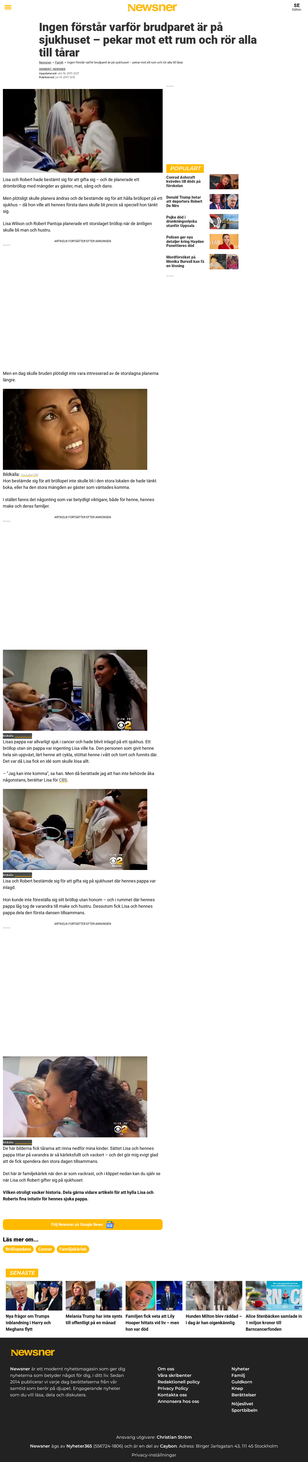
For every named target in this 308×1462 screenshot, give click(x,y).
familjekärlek (73, 1249)
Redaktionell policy (179, 1382)
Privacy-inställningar (154, 1455)
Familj (59, 62)
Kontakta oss (172, 1395)
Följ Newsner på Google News (77, 1224)
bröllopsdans (18, 1249)
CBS (63, 779)
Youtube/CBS (29, 475)
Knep (237, 1388)
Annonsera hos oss (178, 1401)
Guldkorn (241, 1382)
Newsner (45, 62)
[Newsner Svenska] (152, 8)
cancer (45, 1249)
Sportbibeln (244, 1410)
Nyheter (240, 1369)
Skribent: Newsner (52, 69)
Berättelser (243, 1395)
